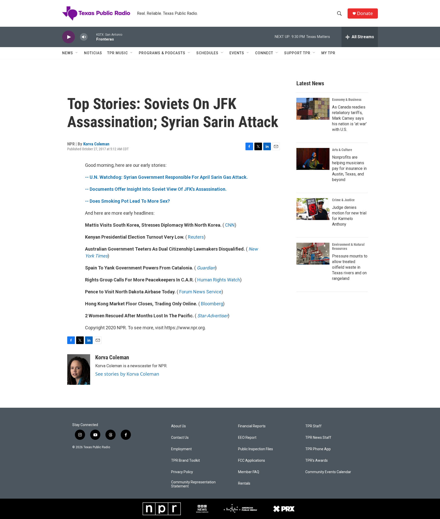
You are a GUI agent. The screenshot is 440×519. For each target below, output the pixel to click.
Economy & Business (346, 100)
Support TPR (297, 53)
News (67, 53)
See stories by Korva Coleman (127, 374)
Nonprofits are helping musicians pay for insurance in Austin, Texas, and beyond (349, 168)
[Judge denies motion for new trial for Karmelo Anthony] (312, 209)
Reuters (196, 237)
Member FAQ (248, 472)
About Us (178, 426)
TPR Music (117, 53)
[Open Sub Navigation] (77, 53)
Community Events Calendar (328, 472)
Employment (181, 449)
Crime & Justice (343, 200)
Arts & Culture (342, 150)
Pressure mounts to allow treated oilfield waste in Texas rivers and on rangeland (349, 267)
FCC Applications (251, 460)
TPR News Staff (318, 438)
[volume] (83, 37)
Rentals (244, 483)
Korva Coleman (96, 143)
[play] (68, 37)
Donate (365, 13)
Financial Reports (252, 426)
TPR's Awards (316, 460)
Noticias (93, 53)
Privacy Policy (182, 472)
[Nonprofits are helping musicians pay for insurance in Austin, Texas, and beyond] (312, 159)
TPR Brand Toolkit (185, 460)
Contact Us (180, 438)
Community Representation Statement (193, 484)
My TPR (328, 53)
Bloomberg (212, 303)
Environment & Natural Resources (348, 246)
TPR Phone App (318, 449)
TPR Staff (313, 426)
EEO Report (247, 438)
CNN (230, 225)
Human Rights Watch (218, 279)
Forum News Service (200, 291)
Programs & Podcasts (162, 53)
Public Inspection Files (255, 449)
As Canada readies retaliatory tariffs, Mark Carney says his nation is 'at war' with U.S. (349, 118)
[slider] (92, 36)
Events (236, 53)
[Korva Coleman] (78, 369)
